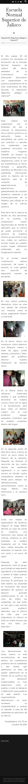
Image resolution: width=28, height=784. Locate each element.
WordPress (22, 781)
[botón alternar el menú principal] (14, 33)
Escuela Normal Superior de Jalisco (14, 17)
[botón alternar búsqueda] (25, 1)
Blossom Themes (7, 781)
